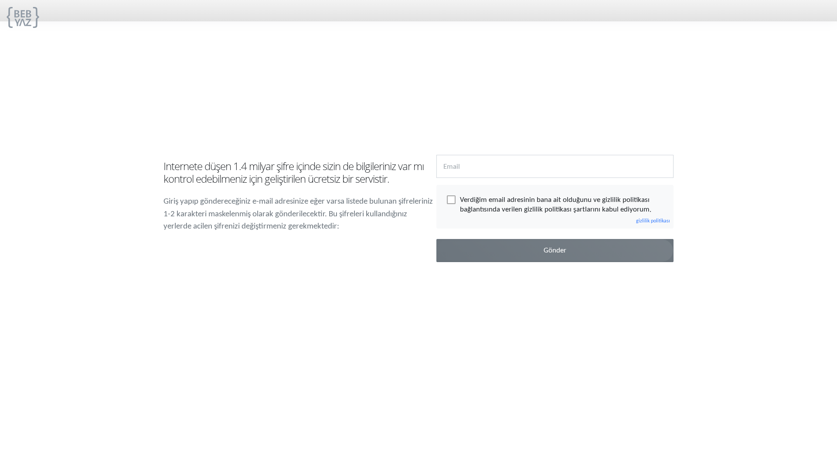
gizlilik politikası (653, 221)
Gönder (555, 250)
